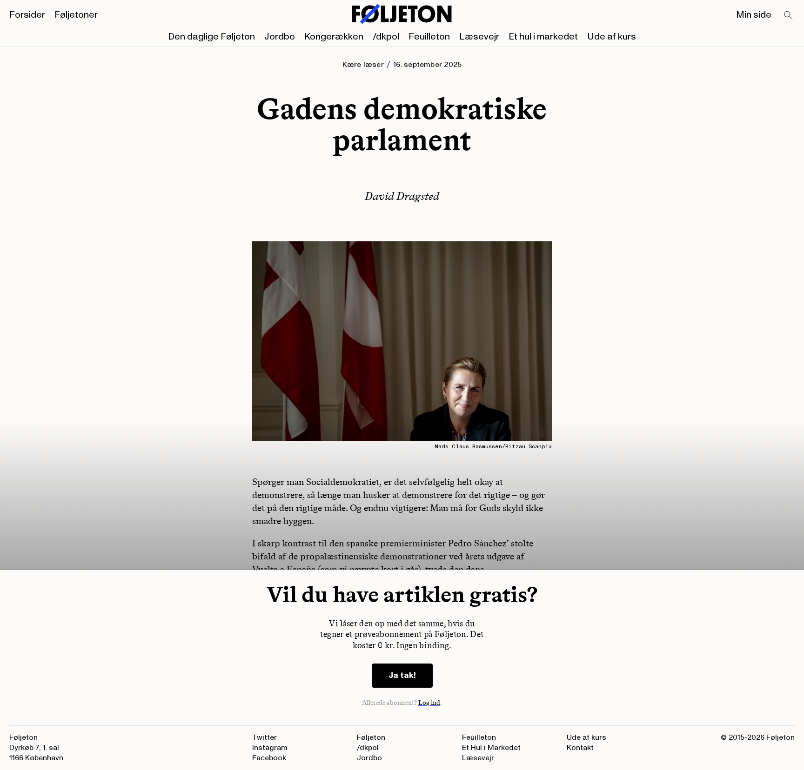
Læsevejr (479, 36)
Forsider (27, 14)
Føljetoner (76, 14)
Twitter (264, 737)
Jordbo (279, 36)
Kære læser (363, 65)
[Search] (789, 16)
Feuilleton (429, 36)
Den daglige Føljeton (211, 36)
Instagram (270, 748)
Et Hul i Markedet (491, 748)
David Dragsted (402, 196)
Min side (753, 14)
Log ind (429, 703)
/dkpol (386, 36)
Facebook (269, 758)
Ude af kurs (611, 36)
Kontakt (580, 748)
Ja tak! (402, 675)
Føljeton (371, 737)
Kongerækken (333, 36)
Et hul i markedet (543, 36)
